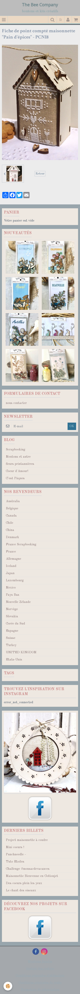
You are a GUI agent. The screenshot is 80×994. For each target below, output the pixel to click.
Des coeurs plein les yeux (24, 883)
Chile (9, 523)
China (10, 530)
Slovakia (12, 616)
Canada (11, 515)
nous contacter (16, 403)
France (11, 551)
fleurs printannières (20, 464)
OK (72, 426)
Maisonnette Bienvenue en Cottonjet (32, 876)
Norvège (12, 609)
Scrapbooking (15, 449)
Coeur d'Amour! (17, 471)
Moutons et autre (18, 456)
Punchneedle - (16, 854)
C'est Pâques (15, 478)
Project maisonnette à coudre (27, 840)
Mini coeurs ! (15, 847)
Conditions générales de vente (40, 982)
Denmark (12, 537)
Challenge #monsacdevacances (28, 869)
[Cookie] (7, 986)
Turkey (11, 645)
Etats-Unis (14, 659)
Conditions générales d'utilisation (40, 975)
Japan (10, 573)
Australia (13, 501)
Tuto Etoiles (15, 861)
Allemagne (13, 558)
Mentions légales (40, 961)
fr (60, 19)
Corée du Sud (15, 623)
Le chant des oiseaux (21, 890)
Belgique (12, 508)
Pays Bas (12, 594)
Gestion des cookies (40, 968)
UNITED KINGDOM (21, 652)
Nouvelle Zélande (18, 602)
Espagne (12, 630)
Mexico (11, 587)
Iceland (11, 566)
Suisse (10, 638)
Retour (40, 173)
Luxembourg (15, 580)
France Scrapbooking (21, 544)
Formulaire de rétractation (40, 989)
